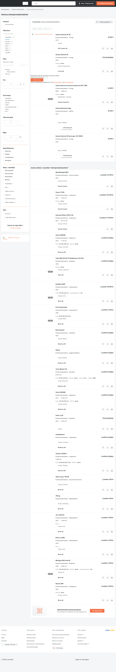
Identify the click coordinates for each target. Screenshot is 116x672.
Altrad (58, 350)
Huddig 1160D (60, 284)
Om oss (3, 634)
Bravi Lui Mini (60, 537)
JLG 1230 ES (60, 515)
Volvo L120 (59, 415)
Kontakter (4, 641)
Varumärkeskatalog (32, 647)
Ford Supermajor (61, 307)
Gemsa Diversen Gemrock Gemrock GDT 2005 (71, 85)
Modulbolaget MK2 (62, 172)
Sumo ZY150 (60, 192)
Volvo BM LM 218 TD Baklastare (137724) (70, 258)
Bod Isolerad (60, 330)
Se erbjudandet (97, 610)
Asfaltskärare (60, 434)
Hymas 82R (59, 583)
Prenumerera (37, 80)
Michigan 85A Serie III (63, 560)
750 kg (58, 496)
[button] (107, 48)
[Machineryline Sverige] (10, 3)
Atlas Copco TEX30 (62, 477)
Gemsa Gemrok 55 (62, 54)
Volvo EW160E (61, 235)
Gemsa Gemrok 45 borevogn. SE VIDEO (69, 136)
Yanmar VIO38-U (61, 453)
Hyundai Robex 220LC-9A (64, 215)
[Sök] (33, 3)
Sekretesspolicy (31, 637)
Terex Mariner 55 (61, 369)
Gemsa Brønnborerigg (63, 108)
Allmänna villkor (31, 634)
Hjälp (2, 637)
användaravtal (69, 82)
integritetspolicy (57, 82)
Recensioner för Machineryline (35, 644)
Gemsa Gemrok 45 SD (63, 34)
